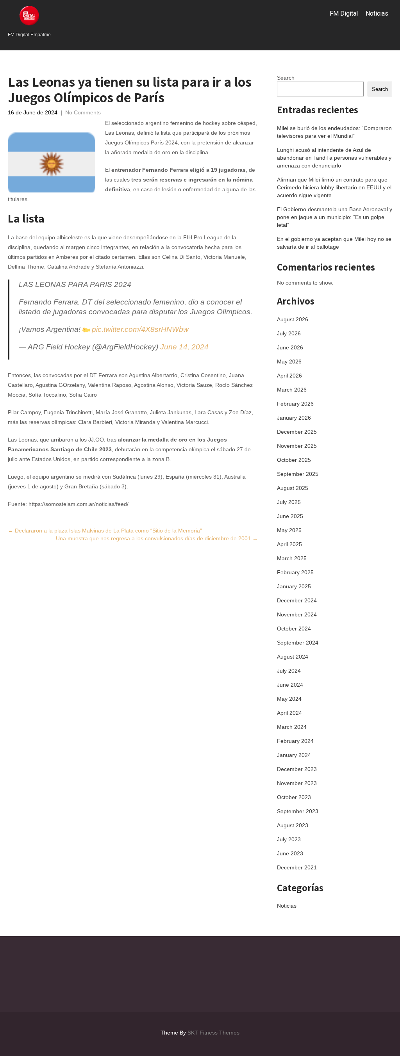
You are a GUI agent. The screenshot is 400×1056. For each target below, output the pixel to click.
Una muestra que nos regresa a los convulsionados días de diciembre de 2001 (157, 538)
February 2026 (295, 404)
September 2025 (297, 474)
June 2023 (290, 853)
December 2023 (297, 769)
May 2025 (289, 530)
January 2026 (294, 418)
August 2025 (292, 488)
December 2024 (297, 600)
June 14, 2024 (184, 347)
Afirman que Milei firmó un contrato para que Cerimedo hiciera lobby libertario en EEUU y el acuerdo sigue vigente (334, 187)
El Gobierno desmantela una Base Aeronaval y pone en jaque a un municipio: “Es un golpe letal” (334, 217)
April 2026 (289, 375)
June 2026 (290, 347)
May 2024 (289, 699)
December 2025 (297, 432)
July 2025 (289, 502)
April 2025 (289, 544)
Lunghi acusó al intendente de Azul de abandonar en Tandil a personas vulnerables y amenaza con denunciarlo (334, 158)
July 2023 (289, 839)
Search (286, 78)
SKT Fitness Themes (213, 1032)
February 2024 (295, 741)
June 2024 (290, 685)
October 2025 (294, 460)
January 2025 (294, 586)
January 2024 (294, 755)
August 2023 (292, 825)
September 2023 (297, 811)
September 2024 (297, 642)
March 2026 (292, 389)
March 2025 (292, 558)
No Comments (83, 112)
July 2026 (289, 333)
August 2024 (292, 657)
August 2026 (292, 319)
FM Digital (344, 13)
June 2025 (290, 516)
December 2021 (297, 867)
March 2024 (292, 727)
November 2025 (297, 446)
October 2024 (294, 628)
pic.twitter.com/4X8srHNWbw (140, 329)
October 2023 (294, 797)
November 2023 (297, 783)
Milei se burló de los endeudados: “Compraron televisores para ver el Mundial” (334, 132)
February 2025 (295, 572)
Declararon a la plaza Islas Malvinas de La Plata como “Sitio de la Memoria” (105, 530)
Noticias (377, 13)
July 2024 (289, 671)
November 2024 (297, 614)
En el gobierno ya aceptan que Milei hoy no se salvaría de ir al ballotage (334, 243)
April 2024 (289, 713)
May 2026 (289, 361)
